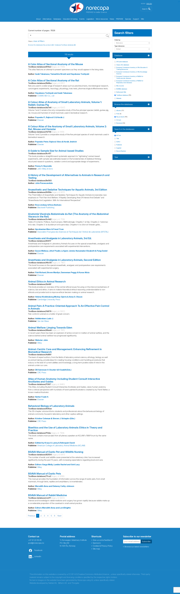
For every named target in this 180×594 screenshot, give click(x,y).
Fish (37, 272)
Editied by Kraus (42, 443)
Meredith (39, 486)
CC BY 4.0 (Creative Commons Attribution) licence (88, 574)
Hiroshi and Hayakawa (70, 74)
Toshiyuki (85, 74)
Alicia (87, 272)
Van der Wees (43, 321)
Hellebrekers (40, 318)
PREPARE (119, 19)
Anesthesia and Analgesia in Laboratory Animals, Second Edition (64, 259)
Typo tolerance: (119, 46)
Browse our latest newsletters (136, 547)
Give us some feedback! (103, 540)
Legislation (90, 19)
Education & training (70, 19)
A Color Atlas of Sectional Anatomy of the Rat (53, 80)
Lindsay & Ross (47, 205)
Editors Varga (41, 464)
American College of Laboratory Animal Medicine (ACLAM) (61, 445)
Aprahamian (40, 229)
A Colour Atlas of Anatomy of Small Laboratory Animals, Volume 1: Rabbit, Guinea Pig (65, 103)
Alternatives (47, 19)
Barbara (57, 205)
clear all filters (38, 41)
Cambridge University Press (48, 299)
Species (128, 19)
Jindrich (73, 142)
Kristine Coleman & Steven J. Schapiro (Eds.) (55, 418)
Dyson (38, 251)
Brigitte (67, 508)
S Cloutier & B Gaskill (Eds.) (59, 370)
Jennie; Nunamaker (77, 251)
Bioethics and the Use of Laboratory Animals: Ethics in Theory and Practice (65, 429)
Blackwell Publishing (45, 207)
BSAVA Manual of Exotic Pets (44, 473)
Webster (39, 340)
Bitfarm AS (62, 583)
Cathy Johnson (67, 486)
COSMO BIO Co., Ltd (45, 96)
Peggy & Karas (77, 272)
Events (81, 19)
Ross (37, 205)
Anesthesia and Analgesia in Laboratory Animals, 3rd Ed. (60, 238)
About (38, 19)
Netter (38, 397)
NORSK (143, 3)
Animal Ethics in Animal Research (47, 281)
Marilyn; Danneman (61, 272)
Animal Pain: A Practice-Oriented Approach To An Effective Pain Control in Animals (68, 307)
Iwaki (37, 74)
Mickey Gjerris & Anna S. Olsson (68, 297)
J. (63, 117)
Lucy (77, 464)
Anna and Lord (57, 508)
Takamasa (67, 93)
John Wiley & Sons (45, 169)
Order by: (117, 40)
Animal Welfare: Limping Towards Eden (50, 327)
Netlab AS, (52, 583)
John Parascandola (44, 183)
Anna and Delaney (52, 486)
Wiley (39, 343)
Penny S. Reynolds (43, 166)
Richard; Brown (46, 272)
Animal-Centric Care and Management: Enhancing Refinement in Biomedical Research (65, 350)
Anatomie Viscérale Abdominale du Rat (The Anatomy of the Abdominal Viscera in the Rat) (68, 215)
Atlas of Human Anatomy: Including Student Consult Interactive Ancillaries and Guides (64, 380)
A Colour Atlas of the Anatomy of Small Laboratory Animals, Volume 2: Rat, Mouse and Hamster (67, 128)
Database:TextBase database (64, 45)
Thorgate (75, 583)
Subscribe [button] (146, 541)
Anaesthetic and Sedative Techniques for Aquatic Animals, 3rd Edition (67, 189)
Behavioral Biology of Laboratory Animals (51, 405)
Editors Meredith (42, 508)
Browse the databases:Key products (40, 45)
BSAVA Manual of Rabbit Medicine (47, 495)
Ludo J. (50, 318)
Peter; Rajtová (50, 142)
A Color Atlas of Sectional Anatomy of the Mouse (55, 64)
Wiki (142, 19)
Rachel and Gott (68, 464)
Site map (96, 549)
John (45, 340)
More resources (102, 19)
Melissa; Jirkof (47, 251)
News (112, 19)
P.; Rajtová (48, 117)
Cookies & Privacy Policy (103, 546)
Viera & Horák (63, 142)
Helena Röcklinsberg (44, 297)
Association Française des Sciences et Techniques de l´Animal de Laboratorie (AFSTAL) (72, 232)
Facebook (38, 550)
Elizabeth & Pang (93, 251)
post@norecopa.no (36, 543)
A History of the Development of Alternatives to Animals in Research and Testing (69, 176)
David (72, 443)
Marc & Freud (52, 229)
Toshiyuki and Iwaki (54, 93)
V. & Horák (57, 117)
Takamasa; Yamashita (50, 74)
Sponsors (97, 543)
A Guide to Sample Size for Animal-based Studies (56, 150)
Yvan (61, 229)
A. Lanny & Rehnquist (59, 443)
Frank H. (45, 397)
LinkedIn (37, 556)
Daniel (104, 251)
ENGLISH (149, 3)
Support (136, 19)
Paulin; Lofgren (61, 251)
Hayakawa (40, 93)
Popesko (39, 117)
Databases (57, 19)
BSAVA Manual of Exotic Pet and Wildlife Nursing (55, 451)
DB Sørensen (41, 370)
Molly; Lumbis (54, 464)
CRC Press (41, 372)
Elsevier (40, 120)
